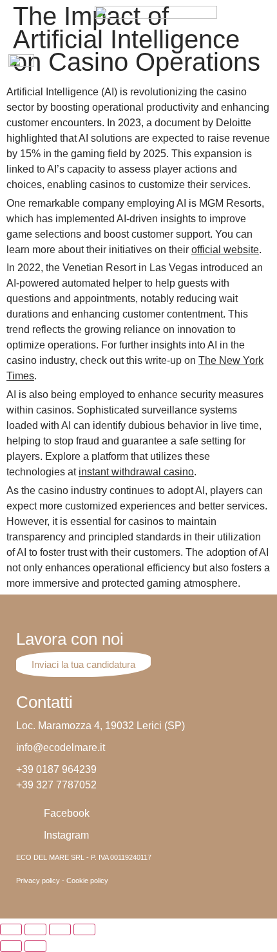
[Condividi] (35, 929)
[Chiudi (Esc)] (11, 929)
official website (225, 249)
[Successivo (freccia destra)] (35, 946)
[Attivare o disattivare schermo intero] (60, 929)
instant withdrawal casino (136, 471)
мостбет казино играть (97, 8)
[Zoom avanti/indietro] (84, 929)
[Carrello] (262, 66)
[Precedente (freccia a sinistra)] (11, 946)
